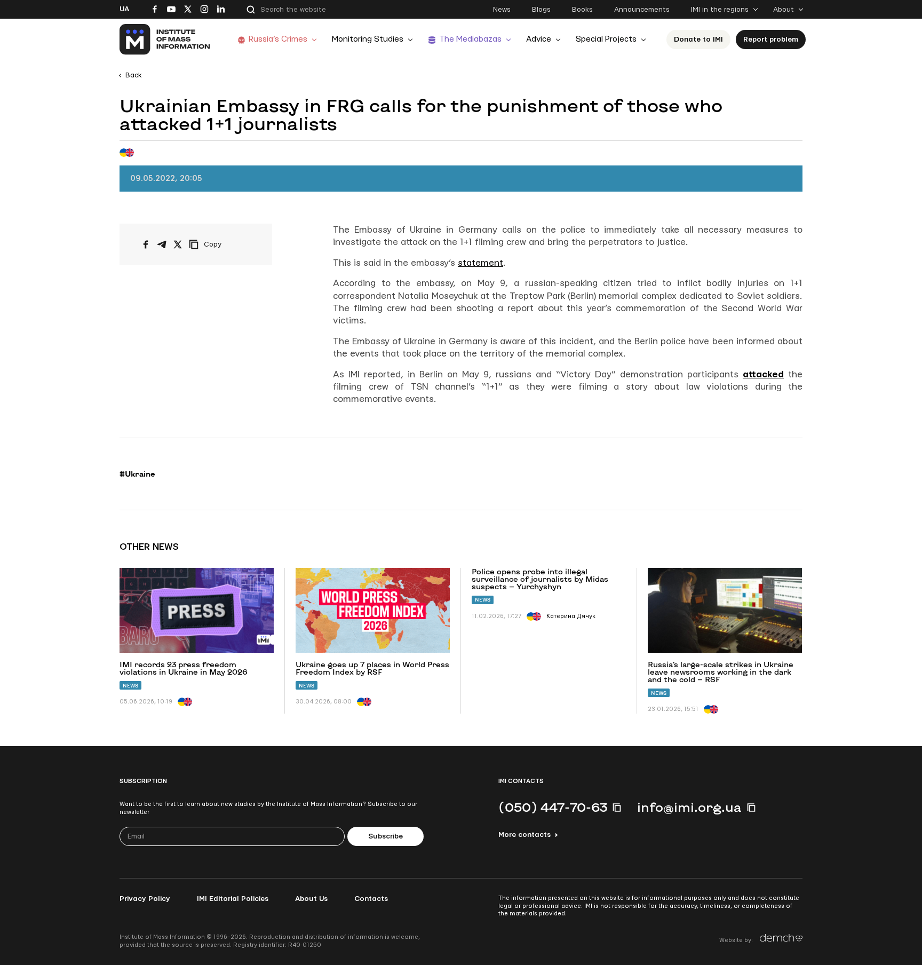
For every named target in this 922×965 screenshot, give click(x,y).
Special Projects (606, 39)
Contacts (371, 899)
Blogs (541, 9)
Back (133, 75)
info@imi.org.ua (689, 807)
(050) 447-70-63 (552, 807)
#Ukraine (137, 474)
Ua (124, 9)
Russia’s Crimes (278, 39)
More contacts (524, 835)
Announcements (642, 9)
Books (582, 9)
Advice (538, 39)
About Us (311, 899)
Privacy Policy (145, 899)
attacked (763, 374)
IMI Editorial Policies (232, 899)
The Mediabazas (470, 39)
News (502, 9)
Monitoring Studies (367, 39)
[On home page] (165, 39)
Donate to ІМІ (698, 39)
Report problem (770, 39)
